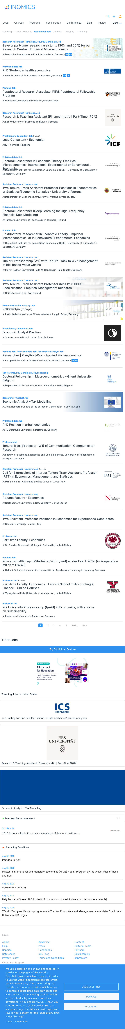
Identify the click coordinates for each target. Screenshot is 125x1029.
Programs (34, 22)
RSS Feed (43, 954)
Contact (79, 942)
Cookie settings (91, 987)
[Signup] (120, 16)
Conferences (74, 22)
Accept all (91, 1006)
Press (41, 946)
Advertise (44, 942)
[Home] (20, 7)
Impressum (81, 958)
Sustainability (82, 954)
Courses (19, 22)
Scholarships (53, 22)
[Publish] (114, 16)
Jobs (5, 22)
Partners (79, 950)
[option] (62, 830)
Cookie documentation (16, 1021)
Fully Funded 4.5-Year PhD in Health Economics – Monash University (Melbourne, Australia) (54, 899)
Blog (89, 22)
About (5, 942)
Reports (6, 950)
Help (5, 946)
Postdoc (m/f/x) (11, 859)
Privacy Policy (10, 958)
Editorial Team (83, 946)
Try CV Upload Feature (63, 649)
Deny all (91, 997)
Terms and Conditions (51, 958)
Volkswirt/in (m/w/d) (14, 887)
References (8, 954)
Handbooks (45, 950)
